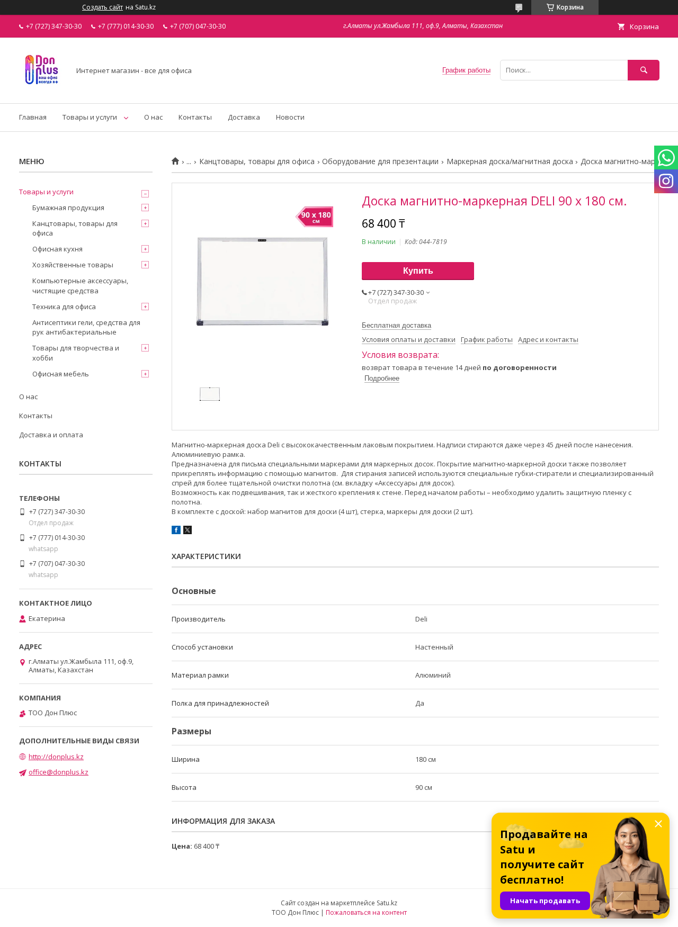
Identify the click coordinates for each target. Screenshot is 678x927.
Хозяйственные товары (72, 264)
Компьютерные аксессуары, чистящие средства (80, 285)
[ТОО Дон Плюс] (41, 89)
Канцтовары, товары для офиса (257, 161)
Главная (33, 117)
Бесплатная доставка (396, 325)
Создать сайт (102, 7)
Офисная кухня (57, 249)
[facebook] (176, 531)
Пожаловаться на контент (366, 912)
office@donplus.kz (58, 772)
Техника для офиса (64, 306)
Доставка (244, 117)
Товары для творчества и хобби (75, 352)
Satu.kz (387, 902)
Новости (290, 117)
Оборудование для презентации (380, 161)
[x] (187, 531)
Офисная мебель (60, 374)
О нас (153, 117)
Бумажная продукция (68, 207)
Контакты (195, 117)
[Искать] (643, 70)
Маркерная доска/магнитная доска (510, 161)
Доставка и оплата (51, 434)
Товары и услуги (90, 117)
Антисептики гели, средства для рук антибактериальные (86, 327)
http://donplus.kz (56, 756)
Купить (418, 270)
